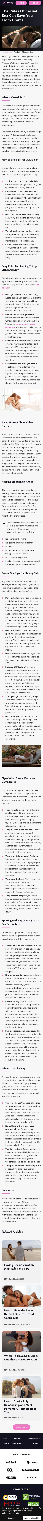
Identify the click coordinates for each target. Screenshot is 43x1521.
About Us (17, 1439)
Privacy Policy (34, 1439)
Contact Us (35, 1444)
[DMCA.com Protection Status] (33, 1505)
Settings (11, 1518)
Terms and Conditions (12, 1444)
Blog (10, 52)
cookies (15, 1508)
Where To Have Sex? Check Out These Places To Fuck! (21, 1357)
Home (4, 52)
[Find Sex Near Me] (8, 2)
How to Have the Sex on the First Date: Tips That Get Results (19, 1314)
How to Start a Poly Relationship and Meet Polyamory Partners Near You (20, 1407)
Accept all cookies (32, 1518)
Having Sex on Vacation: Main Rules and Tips (19, 1266)
